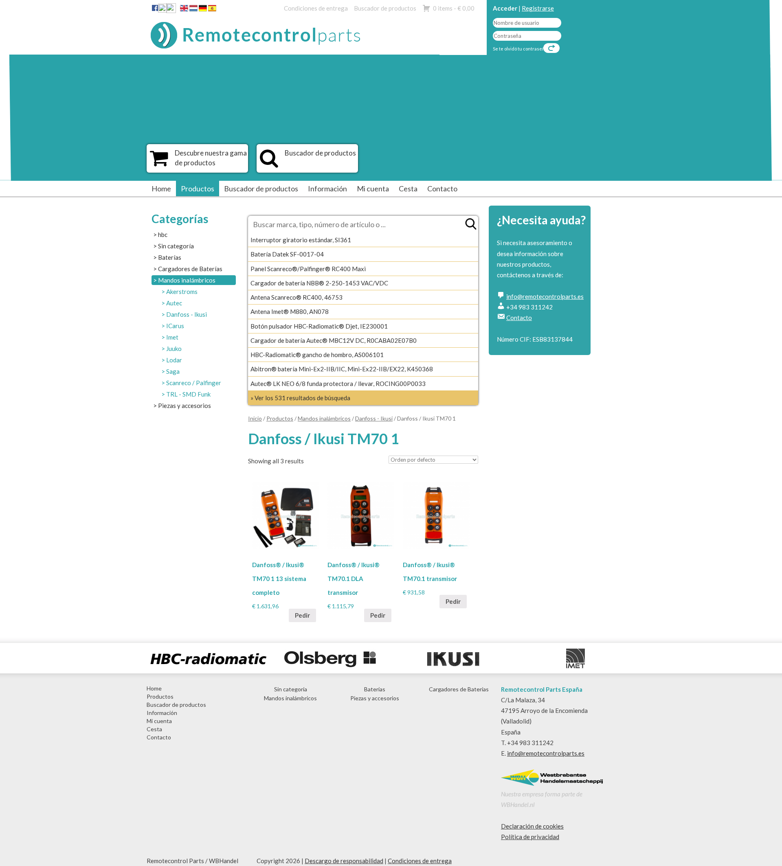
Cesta (408, 188)
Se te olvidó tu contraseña (520, 48)
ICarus (175, 325)
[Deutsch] (203, 9)
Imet (172, 337)
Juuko (174, 348)
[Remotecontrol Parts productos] (159, 162)
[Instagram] (171, 9)
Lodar (174, 360)
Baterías (169, 257)
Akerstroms (182, 291)
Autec (174, 303)
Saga (173, 371)
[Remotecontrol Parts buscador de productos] (269, 162)
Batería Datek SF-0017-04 (287, 254)
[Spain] (212, 9)
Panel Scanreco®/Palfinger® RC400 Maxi (308, 268)
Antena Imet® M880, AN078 (289, 311)
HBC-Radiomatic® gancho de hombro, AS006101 (317, 354)
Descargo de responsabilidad (344, 860)
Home (161, 188)
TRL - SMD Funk (188, 394)
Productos (197, 188)
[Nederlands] (193, 9)
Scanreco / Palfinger (193, 382)
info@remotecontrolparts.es (545, 296)
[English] (184, 9)
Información (327, 188)
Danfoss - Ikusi (186, 314)
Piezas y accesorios (184, 405)
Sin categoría (176, 246)
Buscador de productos (385, 8)
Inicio (255, 418)
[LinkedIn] (162, 9)
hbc (162, 234)
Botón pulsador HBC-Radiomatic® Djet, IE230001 (319, 326)
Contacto (442, 188)
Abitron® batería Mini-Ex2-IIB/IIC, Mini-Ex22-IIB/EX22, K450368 (341, 369)
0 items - (453, 8)
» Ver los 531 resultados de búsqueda (300, 397)
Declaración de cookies (532, 826)
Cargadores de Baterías (190, 268)
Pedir (302, 615)
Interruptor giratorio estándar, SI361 (300, 239)
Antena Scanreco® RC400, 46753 (296, 297)
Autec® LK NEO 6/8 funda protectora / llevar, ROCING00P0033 (338, 383)
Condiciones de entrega (316, 8)
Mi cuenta (373, 188)
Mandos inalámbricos (186, 280)
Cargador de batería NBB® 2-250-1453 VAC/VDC (319, 283)
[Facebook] (155, 7)
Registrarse (538, 8)
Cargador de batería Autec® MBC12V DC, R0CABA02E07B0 (333, 340)
